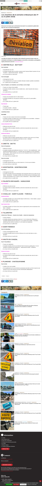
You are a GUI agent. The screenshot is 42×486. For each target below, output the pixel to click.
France (16, 382)
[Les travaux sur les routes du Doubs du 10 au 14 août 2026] (7, 415)
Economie (25, 421)
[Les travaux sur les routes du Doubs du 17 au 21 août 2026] (7, 366)
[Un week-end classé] (7, 386)
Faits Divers (20, 333)
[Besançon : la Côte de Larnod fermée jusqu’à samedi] (7, 376)
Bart (16, 304)
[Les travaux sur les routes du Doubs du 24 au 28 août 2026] (7, 298)
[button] (39, 1)
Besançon (3, 12)
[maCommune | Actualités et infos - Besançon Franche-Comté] (17, 3)
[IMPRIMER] (12, 23)
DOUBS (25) (17, 294)
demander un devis (6, 464)
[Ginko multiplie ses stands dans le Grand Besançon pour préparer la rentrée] (7, 327)
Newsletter (5, 448)
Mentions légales (5, 444)
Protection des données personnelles (9, 442)
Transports (9, 12)
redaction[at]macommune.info (6, 459)
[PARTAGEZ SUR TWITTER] (5, 23)
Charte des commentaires (7, 440)
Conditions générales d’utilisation (8, 446)
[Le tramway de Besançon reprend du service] (7, 347)
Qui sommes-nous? (6, 439)
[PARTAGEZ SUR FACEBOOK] (2, 23)
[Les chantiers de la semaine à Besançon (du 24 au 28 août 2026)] (7, 317)
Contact (3, 437)
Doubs (16, 333)
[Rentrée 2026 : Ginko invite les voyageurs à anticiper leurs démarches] (7, 405)
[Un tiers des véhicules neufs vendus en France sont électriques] (7, 425)
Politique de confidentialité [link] (31, 484)
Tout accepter (9, 484)
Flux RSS (4, 443)
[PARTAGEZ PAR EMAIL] (9, 23)
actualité (21, 294)
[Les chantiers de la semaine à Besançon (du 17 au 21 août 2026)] (7, 357)
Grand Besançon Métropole (20, 402)
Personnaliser (23, 484)
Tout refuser (16, 484)
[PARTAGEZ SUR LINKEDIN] (7, 23)
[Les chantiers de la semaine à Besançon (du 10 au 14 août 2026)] (7, 396)
